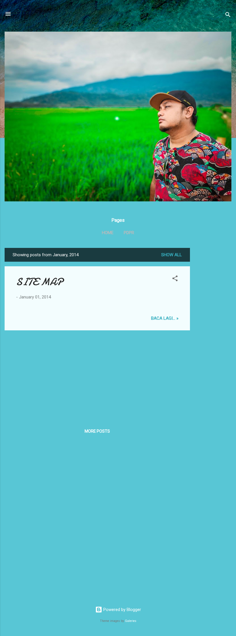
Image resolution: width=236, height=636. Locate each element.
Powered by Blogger (121, 609)
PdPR (129, 232)
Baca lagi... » (164, 318)
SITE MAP (39, 282)
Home (107, 232)
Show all (171, 254)
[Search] (227, 15)
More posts (97, 431)
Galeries (130, 621)
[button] (175, 279)
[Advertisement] (213, 334)
